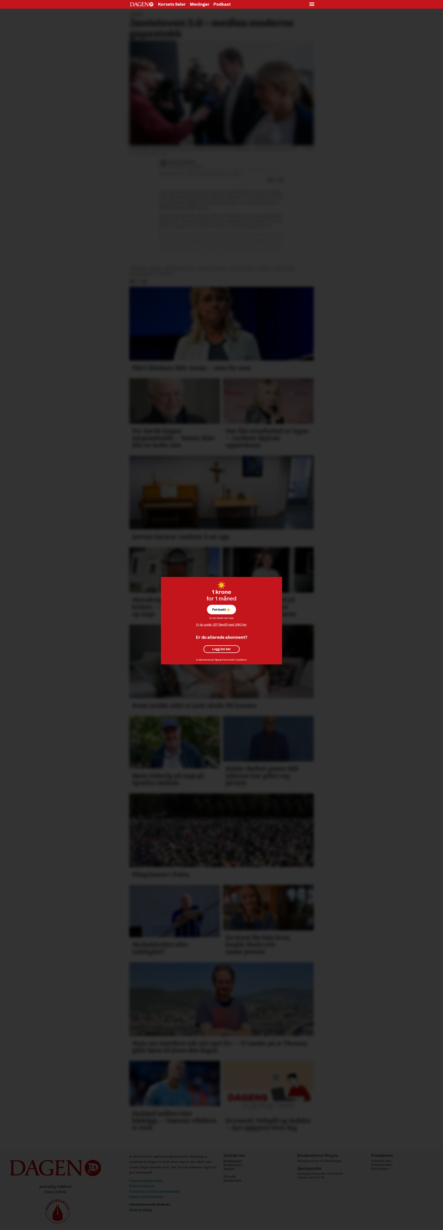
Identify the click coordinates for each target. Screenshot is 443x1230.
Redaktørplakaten (142, 1186)
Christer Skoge (140, 1210)
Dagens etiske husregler (146, 1196)
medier (155, 268)
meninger (138, 268)
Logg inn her (221, 649)
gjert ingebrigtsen (179, 268)
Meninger (200, 4)
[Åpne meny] (312, 4)
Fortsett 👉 (221, 609)
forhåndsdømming (212, 268)
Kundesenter (232, 1180)
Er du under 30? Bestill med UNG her (221, 625)
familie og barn (243, 268)
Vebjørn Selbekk (55, 1191)
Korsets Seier (172, 4)
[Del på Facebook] (270, 179)
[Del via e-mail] (281, 179)
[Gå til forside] (141, 4)
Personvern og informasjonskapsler (154, 1191)
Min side (229, 1176)
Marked (228, 1168)
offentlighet (284, 268)
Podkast (222, 4)
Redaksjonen (232, 1161)
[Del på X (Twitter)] (275, 179)
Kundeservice (233, 1164)
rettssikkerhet (143, 274)
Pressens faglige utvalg (145, 1181)
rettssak (166, 274)
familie (264, 268)
